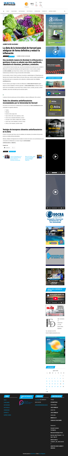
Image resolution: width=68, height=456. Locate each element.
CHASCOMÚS (14, 11)
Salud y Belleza (12, 151)
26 (52, 386)
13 (55, 381)
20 (55, 383)
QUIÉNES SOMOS (52, 11)
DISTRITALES (29, 11)
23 (63, 383)
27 (55, 386)
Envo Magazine (42, 453)
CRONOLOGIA (37, 11)
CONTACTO (44, 11)
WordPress (33, 453)
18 (49, 383)
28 (57, 386)
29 (60, 386)
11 (49, 381)
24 (46, 386)
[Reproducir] (47, 172)
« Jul (47, 391)
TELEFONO (37, 399)
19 (52, 383)
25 (49, 386)
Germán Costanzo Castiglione (23, 56)
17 (46, 383)
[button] (55, 52)
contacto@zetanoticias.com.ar (41, 405)
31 (46, 389)
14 (57, 381)
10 (46, 381)
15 (60, 381)
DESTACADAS (22, 11)
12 (52, 381)
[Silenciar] (61, 172)
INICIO (7, 11)
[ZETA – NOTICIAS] (3, 11)
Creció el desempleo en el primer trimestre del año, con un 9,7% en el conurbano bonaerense (15, 158)
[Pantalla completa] (63, 172)
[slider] (54, 172)
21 (57, 383)
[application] (55, 51)
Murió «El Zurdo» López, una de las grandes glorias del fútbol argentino (30, 158)
